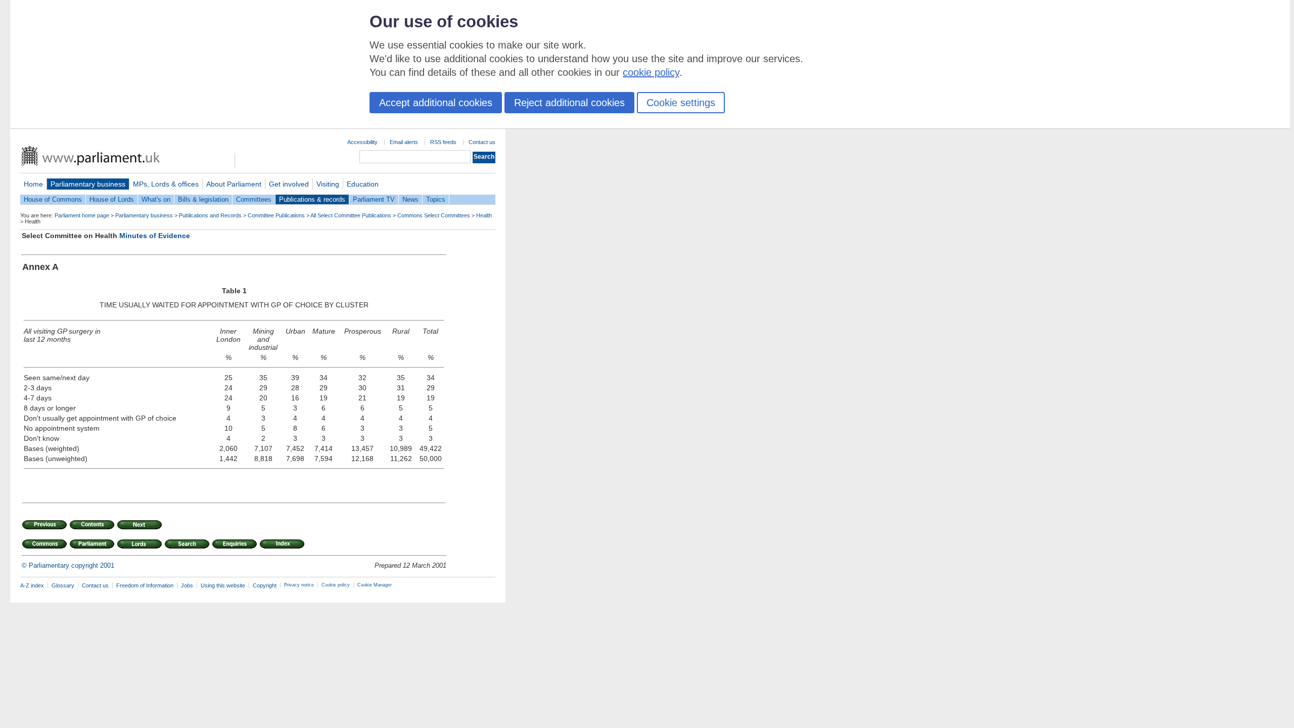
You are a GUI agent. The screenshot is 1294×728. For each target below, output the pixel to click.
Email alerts (404, 142)
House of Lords (111, 199)
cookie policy (651, 72)
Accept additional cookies (435, 102)
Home (33, 184)
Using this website (223, 585)
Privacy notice (299, 584)
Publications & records (312, 199)
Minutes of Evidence (154, 236)
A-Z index (32, 585)
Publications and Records (210, 215)
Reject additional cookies (569, 102)
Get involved (289, 184)
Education (363, 184)
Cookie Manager (374, 584)
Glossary (63, 585)
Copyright (264, 585)
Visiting (327, 184)
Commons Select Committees (433, 215)
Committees (253, 199)
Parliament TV (374, 199)
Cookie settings (680, 102)
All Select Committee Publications (350, 215)
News (410, 199)
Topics (435, 199)
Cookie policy (335, 584)
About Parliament (233, 184)
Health (484, 215)
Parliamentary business (88, 184)
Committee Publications (276, 215)
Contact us (482, 142)
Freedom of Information (144, 585)
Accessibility (362, 142)
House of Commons (53, 199)
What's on (156, 199)
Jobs (187, 585)
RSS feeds (443, 142)
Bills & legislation (203, 199)
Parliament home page (82, 215)
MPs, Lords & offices (166, 184)
